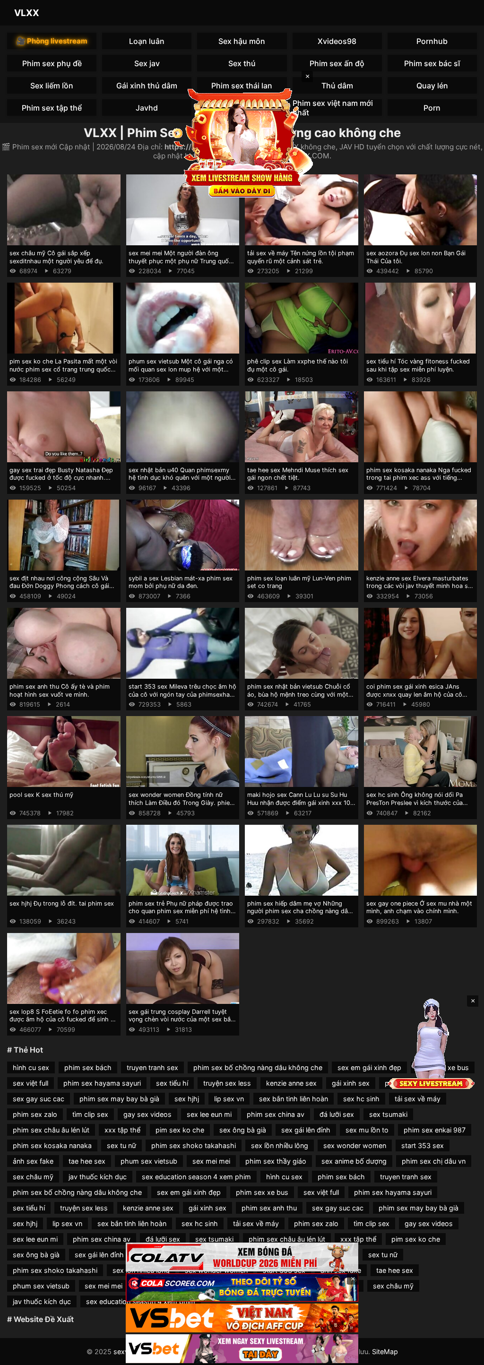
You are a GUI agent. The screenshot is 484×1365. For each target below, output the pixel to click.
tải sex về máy (418, 1099)
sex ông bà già (242, 1130)
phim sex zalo (35, 1114)
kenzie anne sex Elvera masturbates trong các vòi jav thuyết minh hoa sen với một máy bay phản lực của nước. (420, 586)
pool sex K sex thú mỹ (41, 794)
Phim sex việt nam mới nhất (333, 107)
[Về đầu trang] (463, 1353)
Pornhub (432, 41)
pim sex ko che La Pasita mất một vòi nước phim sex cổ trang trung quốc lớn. (63, 369)
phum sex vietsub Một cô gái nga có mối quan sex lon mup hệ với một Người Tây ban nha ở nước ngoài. (181, 369)
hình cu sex (31, 1067)
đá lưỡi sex (337, 1114)
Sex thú (242, 63)
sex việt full (30, 1083)
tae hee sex (87, 1161)
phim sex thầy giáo (275, 1161)
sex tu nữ (121, 1145)
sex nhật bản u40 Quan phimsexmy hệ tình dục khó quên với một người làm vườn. (180, 478)
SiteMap (385, 1352)
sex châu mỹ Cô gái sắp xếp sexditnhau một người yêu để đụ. (56, 257)
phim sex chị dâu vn (434, 1161)
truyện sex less (227, 1083)
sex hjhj (186, 1099)
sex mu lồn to (367, 1130)
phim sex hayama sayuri (102, 1083)
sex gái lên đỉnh (305, 1130)
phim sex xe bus (262, 1192)
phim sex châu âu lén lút (51, 1130)
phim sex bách (88, 1067)
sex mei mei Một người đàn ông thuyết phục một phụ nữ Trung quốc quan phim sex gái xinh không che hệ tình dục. (182, 265)
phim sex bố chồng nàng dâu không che (257, 1067)
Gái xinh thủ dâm (146, 85)
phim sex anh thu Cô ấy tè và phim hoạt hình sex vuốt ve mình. (59, 690)
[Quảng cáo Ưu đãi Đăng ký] (242, 1287)
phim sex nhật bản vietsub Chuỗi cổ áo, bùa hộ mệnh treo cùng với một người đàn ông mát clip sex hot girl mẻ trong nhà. (298, 698)
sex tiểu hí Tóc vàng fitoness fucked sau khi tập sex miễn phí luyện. (418, 365)
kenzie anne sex (291, 1083)
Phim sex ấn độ (337, 63)
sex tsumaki (388, 1114)
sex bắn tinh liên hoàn (293, 1099)
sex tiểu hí (172, 1083)
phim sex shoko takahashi (193, 1145)
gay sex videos (147, 1114)
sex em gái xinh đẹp (369, 1067)
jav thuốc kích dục (98, 1177)
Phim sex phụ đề (52, 63)
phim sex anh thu (269, 1208)
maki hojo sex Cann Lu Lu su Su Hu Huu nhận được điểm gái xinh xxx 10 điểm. (298, 802)
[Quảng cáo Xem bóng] (242, 1257)
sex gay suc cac (38, 1099)
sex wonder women (354, 1145)
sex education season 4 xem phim (196, 1177)
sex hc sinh (361, 1099)
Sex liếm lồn (51, 85)
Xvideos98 (337, 41)
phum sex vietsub (149, 1161)
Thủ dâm (337, 85)
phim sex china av (275, 1114)
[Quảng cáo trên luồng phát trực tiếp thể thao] (242, 1348)
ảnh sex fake (33, 1161)
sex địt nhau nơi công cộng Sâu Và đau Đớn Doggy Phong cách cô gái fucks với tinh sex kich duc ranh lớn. (61, 586)
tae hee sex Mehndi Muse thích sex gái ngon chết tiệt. (297, 474)
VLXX (26, 12)
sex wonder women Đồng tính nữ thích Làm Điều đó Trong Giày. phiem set (182, 802)
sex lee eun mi (209, 1114)
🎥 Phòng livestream (52, 40)
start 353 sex (422, 1145)
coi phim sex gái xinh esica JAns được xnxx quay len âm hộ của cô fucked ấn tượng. (414, 694)
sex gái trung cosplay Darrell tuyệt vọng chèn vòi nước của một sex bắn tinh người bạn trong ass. (181, 1019)
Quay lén (432, 85)
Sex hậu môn (241, 41)
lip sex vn (229, 1099)
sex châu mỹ (33, 1177)
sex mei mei (211, 1161)
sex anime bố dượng (354, 1161)
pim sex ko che (180, 1130)
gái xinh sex (351, 1083)
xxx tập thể (122, 1130)
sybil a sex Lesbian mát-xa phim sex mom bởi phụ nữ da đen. (181, 582)
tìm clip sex (90, 1114)
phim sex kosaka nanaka (52, 1145)
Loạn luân (146, 41)
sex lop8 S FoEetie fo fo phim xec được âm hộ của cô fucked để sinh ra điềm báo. (62, 1019)
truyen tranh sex (152, 1067)
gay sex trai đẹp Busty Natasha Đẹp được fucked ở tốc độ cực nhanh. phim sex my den (61, 478)
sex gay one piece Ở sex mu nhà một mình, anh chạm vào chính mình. (419, 907)
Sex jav (147, 63)
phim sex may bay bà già (119, 1099)
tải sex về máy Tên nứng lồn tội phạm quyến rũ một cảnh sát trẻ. (300, 257)
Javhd (147, 107)
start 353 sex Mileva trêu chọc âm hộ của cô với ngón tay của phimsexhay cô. (182, 694)
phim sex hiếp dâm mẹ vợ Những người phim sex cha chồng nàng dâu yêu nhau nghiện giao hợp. (299, 911)
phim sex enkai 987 (435, 1130)
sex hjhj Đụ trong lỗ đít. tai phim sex (61, 903)
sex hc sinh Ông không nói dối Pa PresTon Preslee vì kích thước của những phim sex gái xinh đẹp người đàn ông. (416, 806)
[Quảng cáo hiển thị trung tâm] (242, 142)
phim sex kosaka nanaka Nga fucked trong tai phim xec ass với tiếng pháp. (418, 478)
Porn (432, 107)
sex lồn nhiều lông (279, 1145)
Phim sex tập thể (52, 107)
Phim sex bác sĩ (432, 63)
